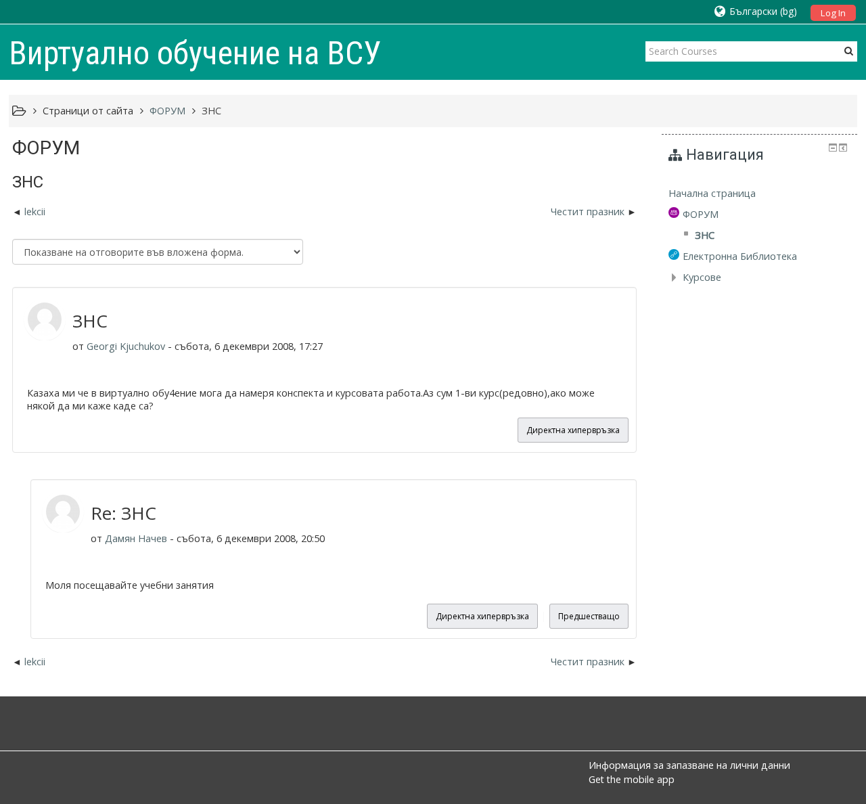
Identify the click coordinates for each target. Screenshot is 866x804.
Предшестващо (589, 616)
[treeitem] (759, 193)
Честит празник (589, 211)
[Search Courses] (849, 51)
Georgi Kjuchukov (126, 346)
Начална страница (712, 193)
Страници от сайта (88, 110)
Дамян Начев (136, 538)
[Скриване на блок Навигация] (833, 147)
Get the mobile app (632, 779)
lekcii (34, 211)
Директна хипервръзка (573, 430)
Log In (833, 13)
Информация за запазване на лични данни (689, 765)
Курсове (702, 277)
